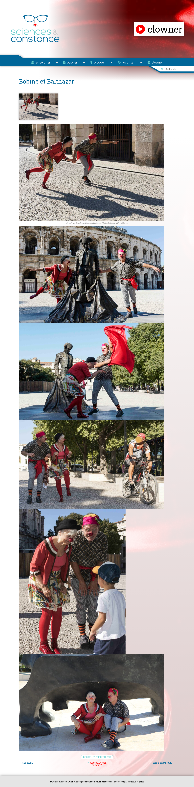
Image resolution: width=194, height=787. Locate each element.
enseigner (43, 62)
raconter (128, 62)
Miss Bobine (27, 763)
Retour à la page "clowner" (97, 764)
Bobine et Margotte (163, 763)
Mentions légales (134, 781)
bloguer (99, 62)
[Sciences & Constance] (35, 42)
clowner (157, 62)
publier (72, 62)
